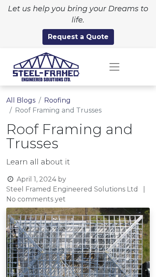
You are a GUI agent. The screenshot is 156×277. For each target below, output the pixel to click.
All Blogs (20, 100)
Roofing (57, 100)
